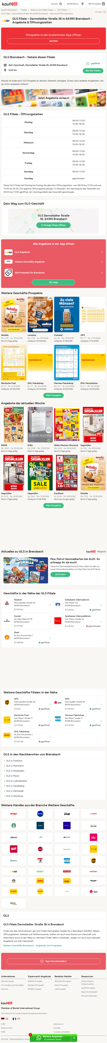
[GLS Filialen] (13, 871)
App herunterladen (89, 992)
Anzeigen (99, 12)
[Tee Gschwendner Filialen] (66, 837)
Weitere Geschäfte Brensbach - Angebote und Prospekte (32, 945)
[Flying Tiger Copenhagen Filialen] (93, 881)
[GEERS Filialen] (40, 871)
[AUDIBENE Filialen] (13, 861)
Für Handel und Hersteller (12, 985)
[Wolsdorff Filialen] (13, 881)
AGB (3, 1032)
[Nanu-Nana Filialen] (93, 871)
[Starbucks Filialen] (13, 825)
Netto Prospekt (61, 985)
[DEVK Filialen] (66, 891)
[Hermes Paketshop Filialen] (66, 861)
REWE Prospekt (34, 989)
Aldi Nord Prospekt (63, 981)
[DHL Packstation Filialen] (66, 881)
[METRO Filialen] (40, 814)
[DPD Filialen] (93, 891)
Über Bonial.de (7, 981)
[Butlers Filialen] (93, 825)
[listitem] (13, 319)
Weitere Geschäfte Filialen (42, 10)
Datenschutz (6, 1028)
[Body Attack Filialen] (66, 871)
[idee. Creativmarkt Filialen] (13, 903)
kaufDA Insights (88, 988)
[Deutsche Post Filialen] (93, 849)
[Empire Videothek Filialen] (40, 825)
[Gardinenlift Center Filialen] (66, 825)
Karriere (4, 989)
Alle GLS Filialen (93, 70)
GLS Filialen (62, 10)
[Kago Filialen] (13, 814)
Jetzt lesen (60, 574)
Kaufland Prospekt (36, 985)
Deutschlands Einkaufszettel (87, 982)
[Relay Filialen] (13, 849)
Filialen (24, 10)
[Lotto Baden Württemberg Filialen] (13, 891)
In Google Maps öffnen (53, 225)
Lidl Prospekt (60, 989)
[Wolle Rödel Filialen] (66, 814)
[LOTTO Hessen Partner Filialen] (40, 891)
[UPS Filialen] (93, 861)
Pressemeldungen (89, 996)
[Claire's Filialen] (13, 837)
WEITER (53, 41)
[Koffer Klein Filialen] (40, 849)
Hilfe (3, 1024)
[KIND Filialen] (40, 837)
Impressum (58, 1024)
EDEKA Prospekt (35, 981)
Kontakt (57, 1028)
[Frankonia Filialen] (66, 849)
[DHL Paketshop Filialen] (40, 881)
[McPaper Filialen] (93, 814)
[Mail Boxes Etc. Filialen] (40, 861)
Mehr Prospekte (53, 395)
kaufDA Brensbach (9, 10)
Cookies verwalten (62, 1032)
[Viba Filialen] (93, 837)
